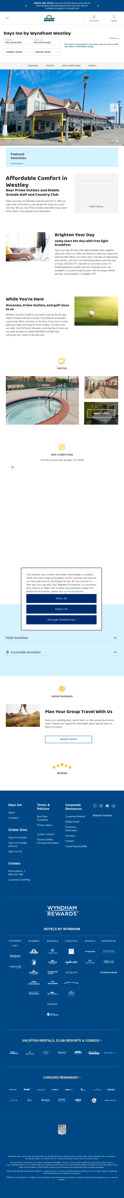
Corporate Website (75, 816)
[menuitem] (7, 18)
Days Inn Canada (17, 837)
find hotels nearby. (85, 46)
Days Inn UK (15, 851)
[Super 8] (33, 962)
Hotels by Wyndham (62, 929)
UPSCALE (90, 941)
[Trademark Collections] (90, 962)
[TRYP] (71, 952)
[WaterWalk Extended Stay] (15, 967)
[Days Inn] (33, 952)
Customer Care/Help (19, 879)
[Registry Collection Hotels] (108, 952)
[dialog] (61, 599)
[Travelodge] (33, 993)
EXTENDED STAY (15, 943)
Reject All (61, 609)
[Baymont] (52, 993)
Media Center (72, 821)
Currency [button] (113, 38)
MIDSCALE (52, 941)
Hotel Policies (96, 206)
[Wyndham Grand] (108, 972)
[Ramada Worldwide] (52, 1004)
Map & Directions (71, 66)
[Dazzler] (71, 972)
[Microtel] (33, 972)
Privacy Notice (44, 825)
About (11, 812)
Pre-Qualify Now (72, 8)
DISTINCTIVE (109, 941)
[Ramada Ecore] (52, 1014)
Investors (70, 835)
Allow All (61, 598)
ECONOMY (34, 941)
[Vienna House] (71, 983)
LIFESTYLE (71, 941)
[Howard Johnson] (33, 983)
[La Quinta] (52, 952)
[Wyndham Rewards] (62, 911)
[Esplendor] (71, 962)
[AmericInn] (52, 983)
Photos (50, 66)
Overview (33, 66)
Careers (69, 841)
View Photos (101, 413)
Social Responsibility (76, 846)
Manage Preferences (61, 619)
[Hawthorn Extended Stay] (15, 956)
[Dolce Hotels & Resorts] (108, 962)
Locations (13, 817)
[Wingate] (52, 962)
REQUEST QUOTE (68, 739)
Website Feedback (102, 815)
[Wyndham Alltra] (71, 993)
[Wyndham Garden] (52, 972)
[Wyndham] (90, 952)
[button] (26, 5)
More (92, 66)
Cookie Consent (45, 834)
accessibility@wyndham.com (18, 1165)
